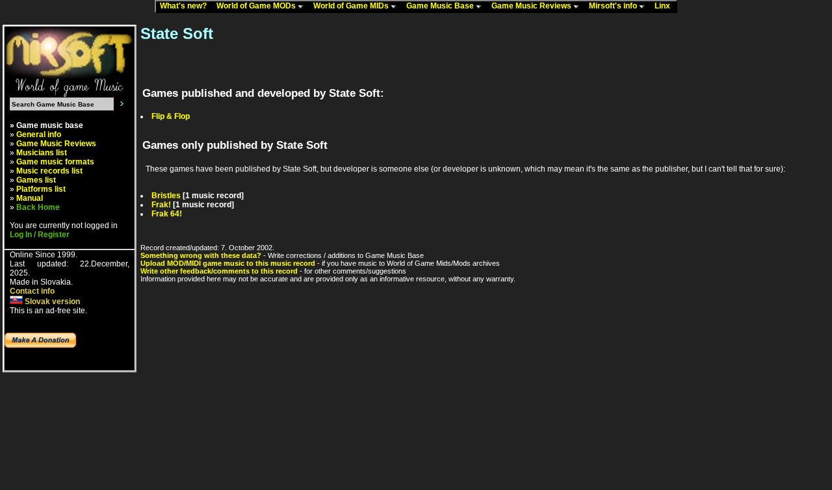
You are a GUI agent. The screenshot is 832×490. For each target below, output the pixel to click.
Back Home (38, 207)
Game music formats (55, 161)
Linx (665, 5)
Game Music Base (441, 5)
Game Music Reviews (532, 5)
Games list (36, 180)
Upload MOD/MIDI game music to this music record (227, 263)
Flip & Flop (170, 116)
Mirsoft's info (614, 5)
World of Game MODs (257, 5)
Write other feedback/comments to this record (219, 271)
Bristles (166, 195)
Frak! (161, 204)
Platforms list (41, 189)
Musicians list (41, 152)
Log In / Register (40, 234)
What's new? (186, 5)
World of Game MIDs (352, 5)
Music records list (49, 170)
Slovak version (51, 301)
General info (38, 134)
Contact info (32, 291)
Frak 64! (166, 213)
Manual (29, 198)
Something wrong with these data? (200, 255)
